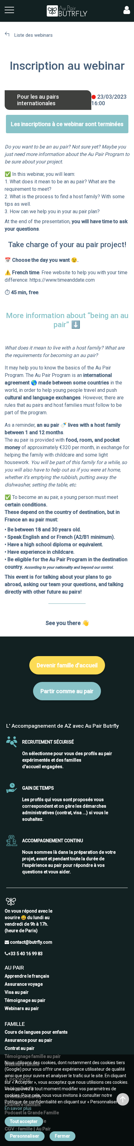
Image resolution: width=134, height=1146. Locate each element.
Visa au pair (17, 992)
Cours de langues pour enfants (36, 1032)
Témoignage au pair (25, 1000)
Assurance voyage (24, 984)
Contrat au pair (20, 1048)
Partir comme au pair (67, 691)
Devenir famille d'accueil (67, 665)
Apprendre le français (27, 976)
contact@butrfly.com (31, 942)
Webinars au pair (22, 1008)
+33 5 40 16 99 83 (25, 953)
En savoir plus (18, 1108)
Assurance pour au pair (28, 1040)
